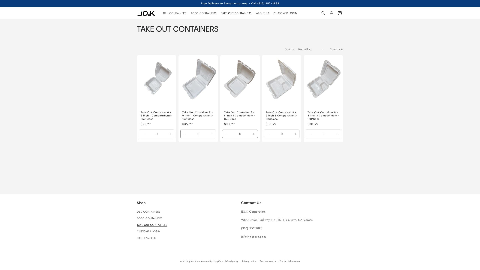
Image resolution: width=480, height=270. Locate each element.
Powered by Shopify (211, 261)
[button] (323, 13)
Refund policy (231, 261)
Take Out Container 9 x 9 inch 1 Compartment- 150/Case (197, 116)
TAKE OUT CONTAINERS (152, 225)
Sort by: (289, 49)
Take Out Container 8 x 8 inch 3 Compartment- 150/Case (323, 116)
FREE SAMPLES (146, 238)
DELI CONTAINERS (148, 212)
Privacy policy (249, 261)
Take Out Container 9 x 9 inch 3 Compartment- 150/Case (281, 116)
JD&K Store (194, 261)
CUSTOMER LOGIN (148, 231)
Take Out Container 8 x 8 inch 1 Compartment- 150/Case (239, 116)
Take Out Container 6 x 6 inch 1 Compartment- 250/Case (156, 116)
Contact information (290, 261)
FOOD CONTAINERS (150, 218)
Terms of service (268, 261)
